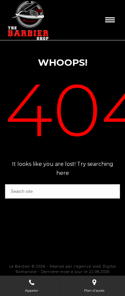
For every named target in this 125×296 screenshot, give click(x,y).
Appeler (31, 290)
